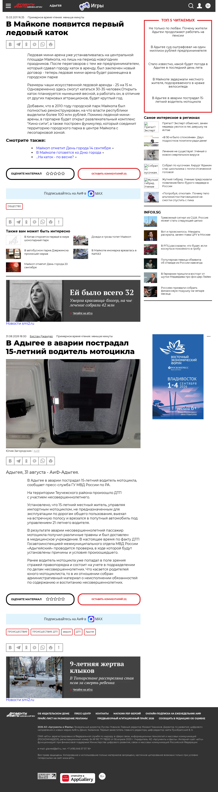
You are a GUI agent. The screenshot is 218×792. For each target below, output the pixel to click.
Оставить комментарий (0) (109, 173)
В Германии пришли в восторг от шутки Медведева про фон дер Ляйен (186, 275)
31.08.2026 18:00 (16, 336)
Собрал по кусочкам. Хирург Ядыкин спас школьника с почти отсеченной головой (187, 169)
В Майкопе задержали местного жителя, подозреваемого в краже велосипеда (178, 83)
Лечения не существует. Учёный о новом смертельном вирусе (184, 153)
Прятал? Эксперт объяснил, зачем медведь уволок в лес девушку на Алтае (185, 127)
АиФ (37, 450)
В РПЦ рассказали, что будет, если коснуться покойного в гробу (184, 247)
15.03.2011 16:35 (15, 17)
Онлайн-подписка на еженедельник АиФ (173, 713)
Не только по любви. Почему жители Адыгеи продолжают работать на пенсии (178, 32)
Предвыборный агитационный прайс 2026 (125, 718)
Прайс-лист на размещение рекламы (62, 718)
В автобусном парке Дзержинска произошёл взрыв (46, 252)
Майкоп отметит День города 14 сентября (73, 148)
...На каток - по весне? (55, 157)
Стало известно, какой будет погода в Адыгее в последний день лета (178, 66)
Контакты (102, 713)
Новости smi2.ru (20, 323)
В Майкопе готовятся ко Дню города (68, 153)
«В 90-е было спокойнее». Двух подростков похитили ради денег (184, 139)
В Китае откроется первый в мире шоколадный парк (46, 238)
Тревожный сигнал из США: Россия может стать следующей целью (184, 219)
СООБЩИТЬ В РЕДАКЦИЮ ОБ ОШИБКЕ (182, 718)
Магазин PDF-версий (127, 713)
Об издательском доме (53, 713)
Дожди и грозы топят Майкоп (111, 236)
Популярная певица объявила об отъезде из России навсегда (181, 261)
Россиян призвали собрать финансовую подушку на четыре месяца (182, 290)
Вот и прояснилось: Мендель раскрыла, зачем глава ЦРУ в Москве (185, 233)
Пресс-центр (82, 713)
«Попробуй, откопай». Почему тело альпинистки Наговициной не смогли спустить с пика (185, 197)
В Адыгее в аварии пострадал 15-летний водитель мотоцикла (178, 100)
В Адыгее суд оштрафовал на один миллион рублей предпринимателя (178, 49)
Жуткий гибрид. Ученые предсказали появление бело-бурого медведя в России (187, 183)
